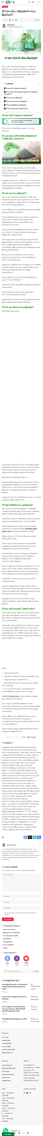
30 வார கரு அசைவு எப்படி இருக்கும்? (17, 101)
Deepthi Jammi (10, 25)
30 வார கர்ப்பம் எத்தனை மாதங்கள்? (16, 88)
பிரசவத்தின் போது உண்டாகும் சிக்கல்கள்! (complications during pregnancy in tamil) (14, 986)
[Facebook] (7, 960)
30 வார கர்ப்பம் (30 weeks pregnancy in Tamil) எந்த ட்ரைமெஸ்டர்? (20, 93)
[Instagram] (16, 960)
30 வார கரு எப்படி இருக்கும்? (14, 97)
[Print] (16, 20)
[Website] (40, 845)
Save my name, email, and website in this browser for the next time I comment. (20, 913)
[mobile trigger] (3, 2)
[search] (29, 2)
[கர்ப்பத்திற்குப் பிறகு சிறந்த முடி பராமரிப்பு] (36, 1021)
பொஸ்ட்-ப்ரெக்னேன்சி (8, 945)
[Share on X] (9, 20)
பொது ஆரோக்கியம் (7, 941)
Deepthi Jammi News (9, 929)
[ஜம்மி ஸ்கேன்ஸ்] (10, 2)
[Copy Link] (13, 20)
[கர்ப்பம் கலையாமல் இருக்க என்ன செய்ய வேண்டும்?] (36, 999)
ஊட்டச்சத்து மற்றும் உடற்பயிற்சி (10, 935)
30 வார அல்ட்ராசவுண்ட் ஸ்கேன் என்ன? (17, 108)
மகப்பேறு (5, 6)
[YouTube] (27, 1093)
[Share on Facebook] (6, 20)
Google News (14, 696)
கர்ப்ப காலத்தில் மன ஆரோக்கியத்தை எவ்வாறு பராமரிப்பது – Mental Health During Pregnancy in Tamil (13, 1009)
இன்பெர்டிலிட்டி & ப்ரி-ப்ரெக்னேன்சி (11, 932)
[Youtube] (26, 960)
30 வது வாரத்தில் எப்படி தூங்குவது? (16, 105)
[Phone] (5, 1130)
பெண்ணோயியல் (7, 938)
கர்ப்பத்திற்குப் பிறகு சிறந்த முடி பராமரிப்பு (14, 1019)
